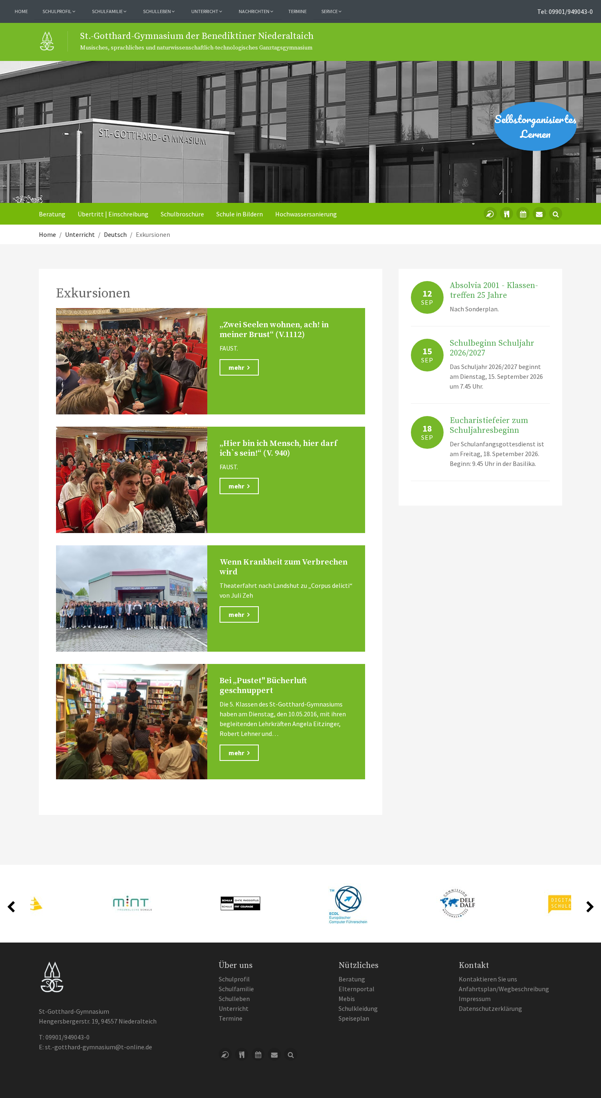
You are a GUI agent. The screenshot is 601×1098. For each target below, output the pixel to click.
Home (21, 11)
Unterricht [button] (205, 11)
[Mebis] (490, 213)
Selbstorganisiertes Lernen (535, 126)
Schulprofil (234, 979)
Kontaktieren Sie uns (488, 979)
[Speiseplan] (506, 213)
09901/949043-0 (67, 1037)
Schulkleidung (358, 1008)
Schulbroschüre (182, 214)
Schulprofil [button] (57, 11)
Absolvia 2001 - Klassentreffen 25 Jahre (494, 291)
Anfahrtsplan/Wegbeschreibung (504, 989)
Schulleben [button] (157, 11)
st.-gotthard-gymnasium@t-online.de (98, 1047)
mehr (237, 367)
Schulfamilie (236, 989)
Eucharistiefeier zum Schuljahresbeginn (489, 426)
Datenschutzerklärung (490, 1008)
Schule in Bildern (239, 214)
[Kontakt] (539, 213)
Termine (297, 11)
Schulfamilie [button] (107, 11)
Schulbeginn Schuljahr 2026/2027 (492, 348)
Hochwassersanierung (306, 214)
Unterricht (234, 1008)
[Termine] (522, 213)
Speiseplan (354, 1018)
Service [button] (330, 11)
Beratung (52, 214)
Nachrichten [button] (254, 11)
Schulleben (234, 999)
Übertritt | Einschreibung (113, 214)
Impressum (475, 999)
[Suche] (555, 213)
